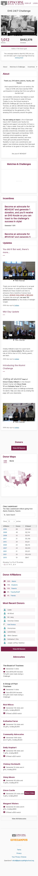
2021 (5, 554)
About (5, 67)
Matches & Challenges (17, 67)
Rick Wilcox (8, 705)
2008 (5, 535)
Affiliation (6, 526)
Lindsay (16, 305)
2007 (5, 548)
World (12, 461)
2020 (5, 545)
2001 (5, 551)
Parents (14, 588)
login (35, 3)
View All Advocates (19, 819)
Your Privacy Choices (19, 857)
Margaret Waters (11, 803)
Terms (19, 850)
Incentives (31, 67)
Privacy (19, 853)
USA (5, 461)
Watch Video (29, 793)
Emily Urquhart (10, 747)
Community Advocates (13, 734)
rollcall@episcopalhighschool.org (23, 860)
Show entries (12, 521)
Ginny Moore (9, 777)
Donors (18, 526)
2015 (5, 557)
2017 (5, 539)
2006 (5, 532)
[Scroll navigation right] (36, 67)
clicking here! (19, 58)
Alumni (14, 581)
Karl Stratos (11, 624)
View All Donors (19, 448)
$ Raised (28, 526)
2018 (5, 529)
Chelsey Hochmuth (11, 764)
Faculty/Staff (15, 592)
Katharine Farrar (10, 721)
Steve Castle (9, 790)
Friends (13, 595)
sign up (28, 3)
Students (14, 585)
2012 (5, 542)
